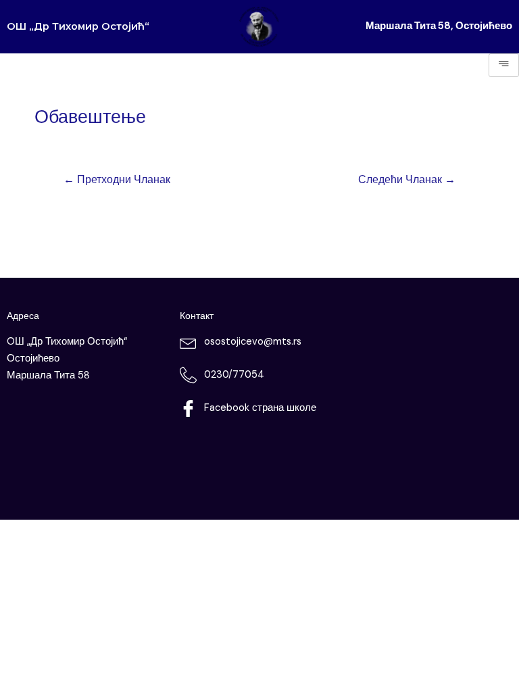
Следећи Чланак (406, 180)
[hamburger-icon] (504, 65)
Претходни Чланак (117, 180)
